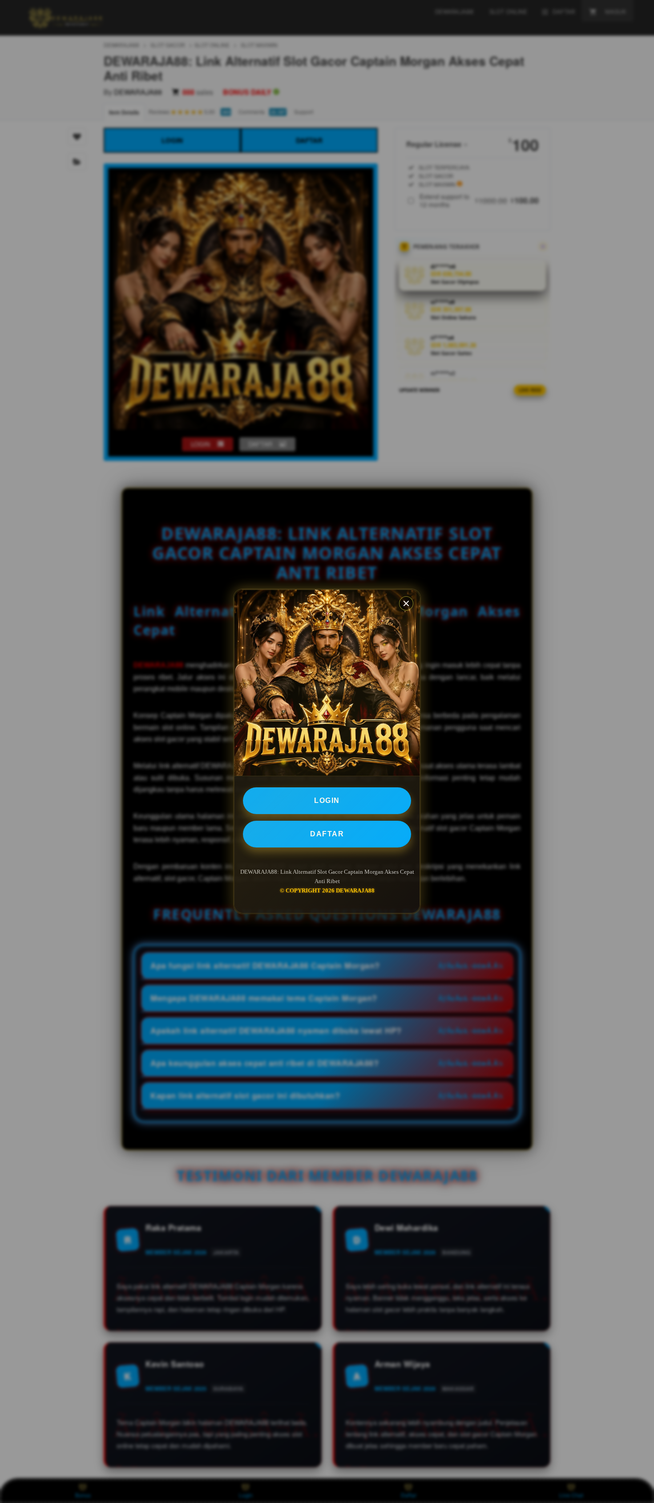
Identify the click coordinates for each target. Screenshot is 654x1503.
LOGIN (327, 800)
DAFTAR (327, 834)
